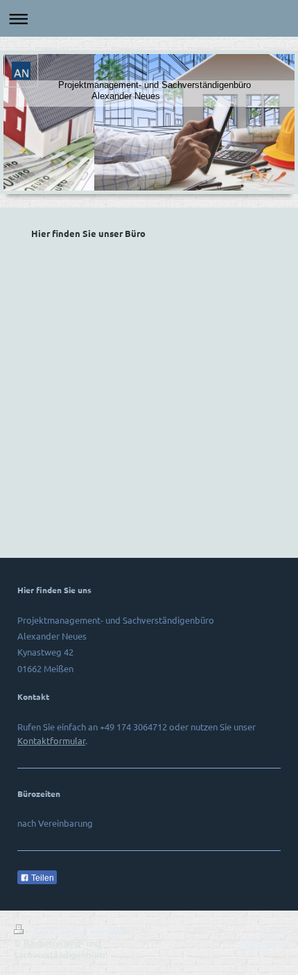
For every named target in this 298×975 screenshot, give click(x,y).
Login (272, 930)
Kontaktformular (51, 740)
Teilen (41, 878)
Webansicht (260, 943)
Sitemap (105, 930)
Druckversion (55, 930)
